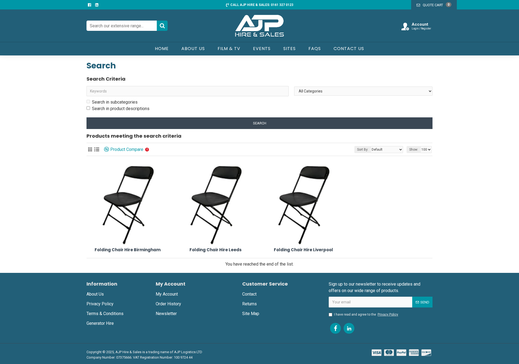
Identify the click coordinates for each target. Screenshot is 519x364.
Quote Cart (436, 5)
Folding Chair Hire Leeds (215, 250)
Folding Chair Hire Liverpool (303, 250)
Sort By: (362, 149)
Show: (413, 149)
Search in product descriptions (120, 108)
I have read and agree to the (366, 314)
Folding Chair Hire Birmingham (128, 250)
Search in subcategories (115, 102)
